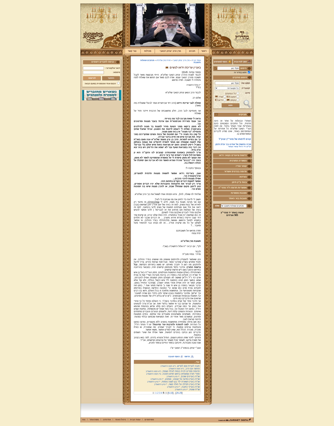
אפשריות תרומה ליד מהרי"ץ (232, 187)
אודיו (221, 97)
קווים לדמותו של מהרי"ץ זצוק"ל (235, 135)
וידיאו (220, 100)
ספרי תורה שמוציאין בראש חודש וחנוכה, (173, 373)
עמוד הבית (196, 60)
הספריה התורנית (238, 160)
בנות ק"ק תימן (239, 182)
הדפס (187, 356)
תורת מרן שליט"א (163, 60)
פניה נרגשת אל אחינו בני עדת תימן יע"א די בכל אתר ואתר (233, 142)
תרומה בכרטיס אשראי (235, 171)
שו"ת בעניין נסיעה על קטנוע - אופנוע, (175, 379)
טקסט (233, 100)
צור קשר (132, 51)
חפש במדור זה (240, 72)
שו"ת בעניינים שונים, (183, 376)
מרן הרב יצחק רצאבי (170, 51)
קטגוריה (246, 88)
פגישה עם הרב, (184, 368)
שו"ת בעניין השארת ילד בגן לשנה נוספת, (173, 381)
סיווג (247, 93)
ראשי (203, 51)
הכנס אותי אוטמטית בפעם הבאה (100, 83)
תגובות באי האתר (238, 198)
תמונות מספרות (239, 193)
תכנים (192, 51)
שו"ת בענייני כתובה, (183, 387)
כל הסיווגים (230, 93)
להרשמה (92, 78)
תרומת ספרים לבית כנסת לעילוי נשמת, (173, 371)
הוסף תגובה (174, 356)
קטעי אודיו (241, 166)
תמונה (233, 97)
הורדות (243, 176)
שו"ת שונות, (187, 389)
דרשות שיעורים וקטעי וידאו (233, 155)
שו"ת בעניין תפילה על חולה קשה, (177, 384)
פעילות (147, 51)
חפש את (245, 83)
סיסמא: (116, 72)
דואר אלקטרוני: (112, 68)
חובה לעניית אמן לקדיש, (180, 366)
